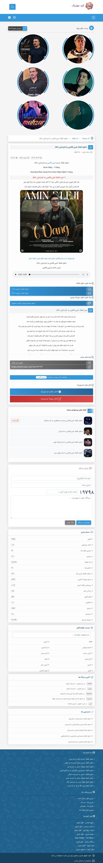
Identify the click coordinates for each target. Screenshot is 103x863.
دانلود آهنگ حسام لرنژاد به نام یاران (80, 719)
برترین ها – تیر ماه (87, 802)
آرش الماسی (43, 670)
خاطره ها (88, 568)
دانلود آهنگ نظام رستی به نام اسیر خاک (80, 782)
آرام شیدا (88, 659)
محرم (89, 608)
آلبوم (89, 539)
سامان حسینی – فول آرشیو (84, 827)
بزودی (89, 556)
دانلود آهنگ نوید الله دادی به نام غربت (80, 786)
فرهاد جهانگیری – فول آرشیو (84, 830)
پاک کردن (70, 522)
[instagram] (14, 17)
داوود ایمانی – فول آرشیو (85, 823)
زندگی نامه (87, 591)
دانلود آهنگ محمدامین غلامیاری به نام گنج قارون (76, 736)
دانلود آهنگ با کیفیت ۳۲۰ (20, 293)
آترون (45, 642)
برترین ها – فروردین (87, 806)
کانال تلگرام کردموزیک (50, 391)
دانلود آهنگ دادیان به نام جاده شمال (79, 742)
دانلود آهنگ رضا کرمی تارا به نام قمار (71, 694)
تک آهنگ (88, 562)
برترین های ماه (86, 551)
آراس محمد (87, 653)
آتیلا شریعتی (86, 647)
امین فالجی (51, 163)
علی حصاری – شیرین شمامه (76, 704)
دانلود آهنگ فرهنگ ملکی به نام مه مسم (80, 778)
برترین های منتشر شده (86, 798)
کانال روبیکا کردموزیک (50, 398)
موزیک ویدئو (86, 620)
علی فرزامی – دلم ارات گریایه (74, 684)
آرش (89, 670)
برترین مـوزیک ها (15, 28)
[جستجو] (12, 7)
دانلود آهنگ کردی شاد (83, 574)
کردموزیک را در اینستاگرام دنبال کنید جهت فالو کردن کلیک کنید (51, 258)
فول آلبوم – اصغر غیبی (86, 846)
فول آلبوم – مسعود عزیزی (85, 849)
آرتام (46, 659)
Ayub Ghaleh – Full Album (84, 838)
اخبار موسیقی (86, 545)
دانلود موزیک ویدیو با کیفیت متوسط (23, 303)
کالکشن (88, 602)
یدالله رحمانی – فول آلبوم (85, 842)
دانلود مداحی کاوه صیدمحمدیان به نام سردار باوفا (67, 699)
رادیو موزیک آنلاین (84, 579)
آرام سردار (44, 653)
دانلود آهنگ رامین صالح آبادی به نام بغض (78, 724)
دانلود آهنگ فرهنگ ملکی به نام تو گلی (79, 730)
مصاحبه (88, 614)
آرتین (89, 665)
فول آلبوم (88, 597)
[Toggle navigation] (93, 17)
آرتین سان (44, 665)
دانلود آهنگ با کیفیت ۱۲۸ (20, 289)
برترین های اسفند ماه (86, 810)
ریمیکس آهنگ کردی (84, 585)
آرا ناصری (44, 647)
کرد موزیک (85, 138)
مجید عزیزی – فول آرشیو (85, 834)
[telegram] (9, 17)
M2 (91, 642)
